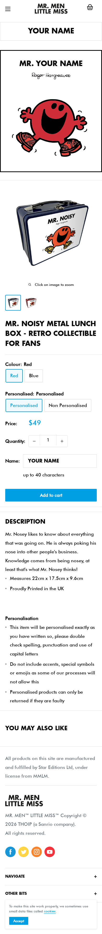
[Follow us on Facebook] (10, 852)
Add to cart (51, 495)
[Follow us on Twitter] (23, 852)
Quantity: (15, 441)
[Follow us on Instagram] (36, 852)
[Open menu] (7, 9)
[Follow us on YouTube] (49, 852)
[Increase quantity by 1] (61, 441)
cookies (50, 911)
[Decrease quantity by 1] (34, 441)
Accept (18, 921)
